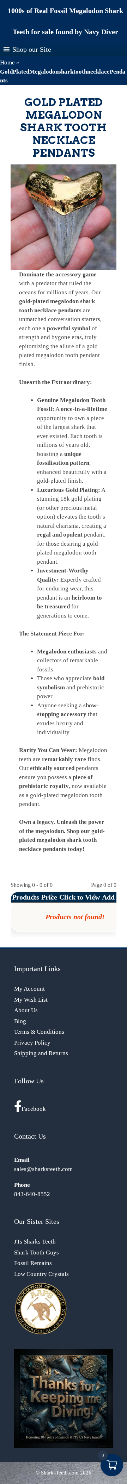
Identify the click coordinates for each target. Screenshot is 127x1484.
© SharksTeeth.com (57, 1473)
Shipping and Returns (41, 1053)
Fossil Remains (33, 1263)
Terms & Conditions (39, 1031)
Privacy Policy (32, 1042)
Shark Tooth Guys (36, 1252)
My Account (29, 988)
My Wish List (31, 999)
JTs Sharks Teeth (35, 1241)
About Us (26, 1010)
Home (7, 62)
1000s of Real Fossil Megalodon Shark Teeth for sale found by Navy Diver (65, 21)
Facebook (34, 1109)
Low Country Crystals (41, 1274)
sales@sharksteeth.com (43, 1169)
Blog (20, 1021)
